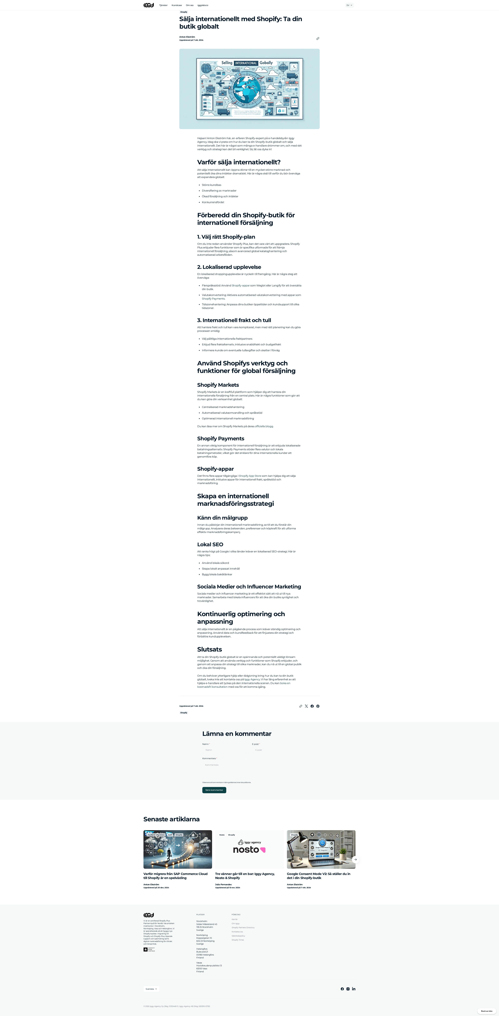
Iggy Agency (252, 679)
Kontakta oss (237, 932)
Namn (205, 744)
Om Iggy (235, 923)
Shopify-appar (241, 285)
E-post (255, 744)
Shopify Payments (213, 298)
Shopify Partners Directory (243, 927)
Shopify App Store (250, 475)
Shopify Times (238, 940)
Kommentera (209, 758)
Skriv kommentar (214, 790)
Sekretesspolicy (238, 936)
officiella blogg (264, 426)
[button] (355, 859)
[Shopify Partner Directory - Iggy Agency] (149, 949)
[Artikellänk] (177, 859)
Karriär (235, 919)
